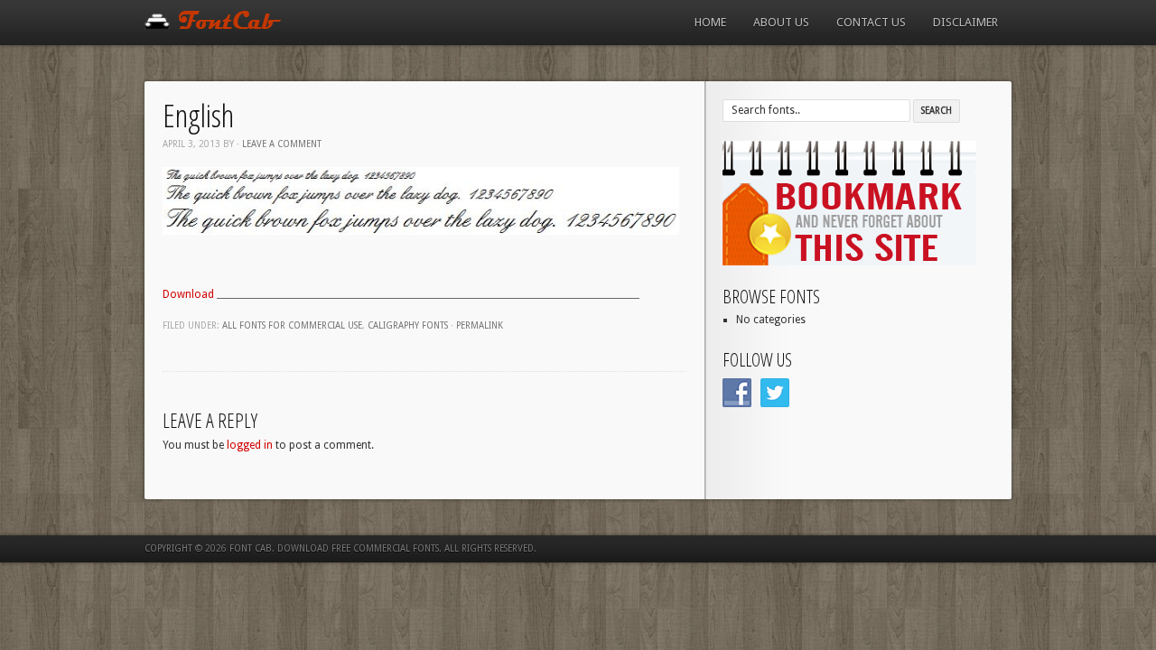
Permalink (479, 325)
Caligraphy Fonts (408, 325)
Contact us (871, 22)
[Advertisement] (428, 271)
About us (781, 22)
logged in (250, 445)
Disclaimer (965, 22)
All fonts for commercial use (292, 325)
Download (190, 294)
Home (710, 22)
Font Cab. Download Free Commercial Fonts (334, 548)
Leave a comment (282, 144)
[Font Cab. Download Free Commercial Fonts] (213, 25)
